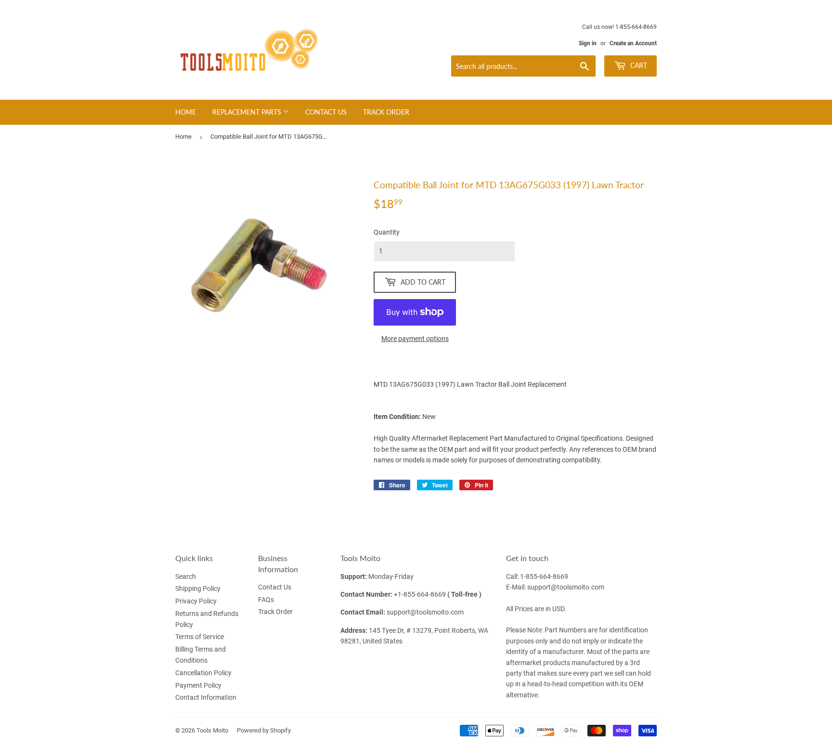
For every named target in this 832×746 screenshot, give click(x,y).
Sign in (588, 43)
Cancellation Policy (203, 673)
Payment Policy (198, 685)
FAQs (266, 599)
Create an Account (633, 43)
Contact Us (326, 112)
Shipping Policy (198, 588)
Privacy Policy (196, 601)
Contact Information (205, 697)
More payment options (415, 338)
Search (185, 576)
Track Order (386, 112)
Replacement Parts (247, 112)
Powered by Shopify (264, 730)
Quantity (387, 232)
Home (185, 112)
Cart (637, 65)
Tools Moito (212, 730)
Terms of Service (199, 637)
